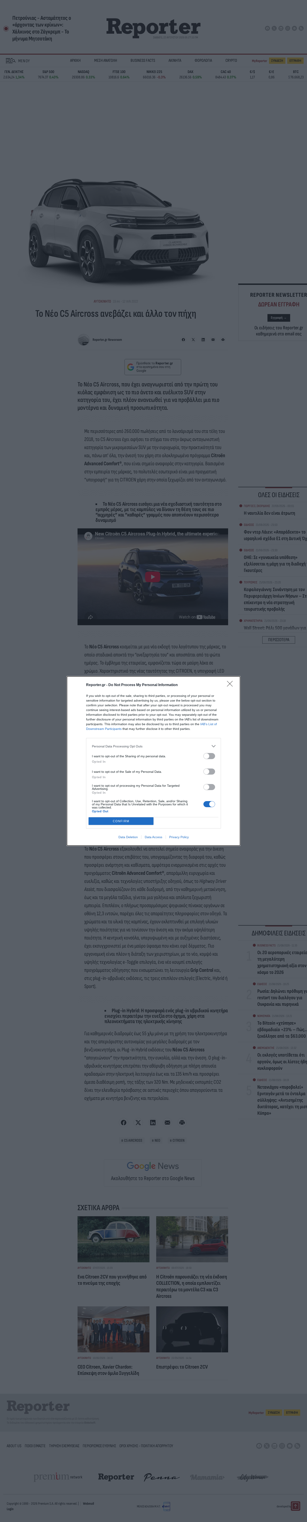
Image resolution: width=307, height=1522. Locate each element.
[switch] (209, 756)
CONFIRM (121, 821)
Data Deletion (128, 837)
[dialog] (153, 761)
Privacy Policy (179, 837)
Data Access (153, 837)
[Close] (231, 685)
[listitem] (153, 746)
